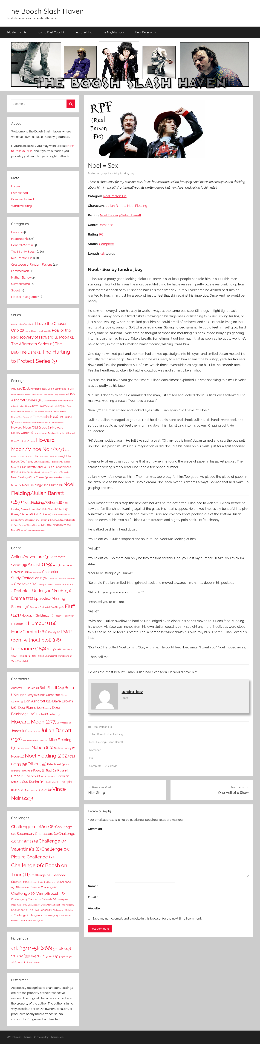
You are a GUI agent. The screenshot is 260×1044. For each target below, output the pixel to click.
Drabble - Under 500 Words (42, 590)
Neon (17, 756)
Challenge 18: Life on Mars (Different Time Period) (51, 905)
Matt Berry (28, 740)
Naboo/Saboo (61, 472)
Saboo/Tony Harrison (38, 520)
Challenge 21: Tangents (29, 915)
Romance (106, 225)
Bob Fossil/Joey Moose (56, 395)
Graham (54, 714)
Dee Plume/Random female (48, 411)
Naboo (42, 747)
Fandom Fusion (40, 607)
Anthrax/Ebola (22, 388)
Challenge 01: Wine (32, 826)
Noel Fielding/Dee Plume (42, 485)
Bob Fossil (51, 688)
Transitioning (65, 656)
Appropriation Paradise (22, 324)
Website (94, 908)
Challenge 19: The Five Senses (31, 910)
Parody (54, 632)
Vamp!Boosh (19, 661)
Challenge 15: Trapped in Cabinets (33, 899)
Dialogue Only (45, 584)
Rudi (51, 770)
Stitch (16, 782)
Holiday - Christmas (37, 615)
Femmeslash (20, 271)
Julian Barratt (116, 206)
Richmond (27, 771)
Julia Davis (34, 731)
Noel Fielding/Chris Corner (29, 477)
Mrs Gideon (24, 748)
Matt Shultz (41, 740)
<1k (102, 253)
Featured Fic (83, 32)
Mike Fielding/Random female (37, 472)
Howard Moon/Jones (25, 422)
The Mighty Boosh (113, 32)
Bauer (33, 688)
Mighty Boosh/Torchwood (38, 331)
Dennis (47, 708)
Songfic (54, 649)
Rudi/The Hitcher (61, 515)
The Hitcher (52, 782)
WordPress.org (21, 206)
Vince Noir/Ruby (36, 530)
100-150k (33, 962)
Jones (19, 731)
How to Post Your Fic (50, 32)
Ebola (42, 714)
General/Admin (22, 245)
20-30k (37, 956)
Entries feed (19, 193)
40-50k (63, 956)
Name (93, 886)
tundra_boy (127, 173)
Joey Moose (64, 723)
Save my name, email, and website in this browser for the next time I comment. (147, 918)
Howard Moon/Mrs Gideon (50, 422)
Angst (39, 564)
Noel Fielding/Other (42, 503)
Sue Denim (33, 782)
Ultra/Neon (53, 525)
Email (93, 897)
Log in (15, 186)
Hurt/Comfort (29, 631)
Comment (96, 828)
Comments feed (22, 199)
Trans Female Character (44, 655)
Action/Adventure (31, 556)
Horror (20, 624)
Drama (22, 598)
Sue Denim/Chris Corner (29, 525)
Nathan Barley (21, 277)
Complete (106, 244)
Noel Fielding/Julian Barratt (120, 215)
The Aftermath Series (32, 344)
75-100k (23, 962)
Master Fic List (17, 32)
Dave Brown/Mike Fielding (49, 406)
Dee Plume (30, 707)
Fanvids (16, 232)
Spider (63, 776)
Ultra (46, 789)
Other (37, 763)
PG (101, 234)
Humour (42, 623)
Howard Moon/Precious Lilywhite (50, 433)
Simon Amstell (48, 776)
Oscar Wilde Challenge (31, 921)
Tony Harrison (32, 790)
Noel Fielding (137, 206)
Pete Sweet (56, 764)
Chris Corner (49, 695)
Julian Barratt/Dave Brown (49, 456)
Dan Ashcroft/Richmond (56, 401)
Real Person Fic (146, 32)
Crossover (25, 584)
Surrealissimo (20, 284)
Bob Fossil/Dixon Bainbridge (52, 388)
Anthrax (18, 688)
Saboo (33, 776)
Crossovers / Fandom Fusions (31, 264)
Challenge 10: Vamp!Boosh (38, 893)
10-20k (20, 956)
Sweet (15, 290)
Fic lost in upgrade (24, 297)
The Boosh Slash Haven (45, 11)
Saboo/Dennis (19, 520)
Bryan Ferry (27, 695)
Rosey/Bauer (22, 514)
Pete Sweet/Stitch (55, 509)
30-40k (52, 956)
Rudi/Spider (42, 514)
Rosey (39, 770)
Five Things (57, 607)
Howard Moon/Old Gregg (31, 427)
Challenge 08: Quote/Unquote (42, 882)
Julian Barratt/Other (33, 467)
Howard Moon (34, 722)
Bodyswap (35, 572)
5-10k (62, 948)
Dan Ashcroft (37, 701)
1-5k (41, 948)
